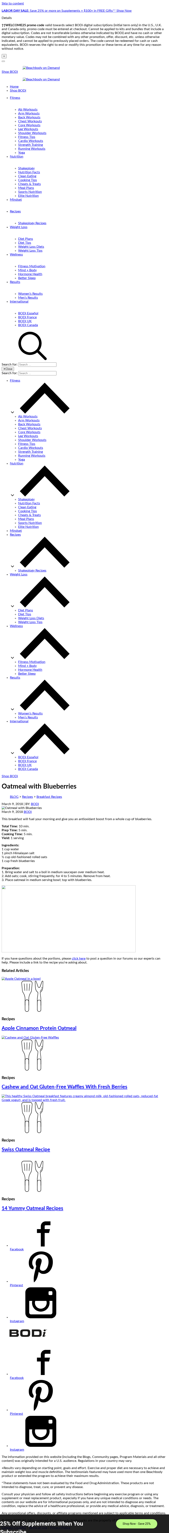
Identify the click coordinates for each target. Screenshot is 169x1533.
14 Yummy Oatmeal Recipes (32, 1208)
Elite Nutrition (28, 195)
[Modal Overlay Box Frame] (84, 1523)
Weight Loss (18, 227)
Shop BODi (10, 71)
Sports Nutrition (30, 191)
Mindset (16, 199)
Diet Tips (24, 242)
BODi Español (28, 313)
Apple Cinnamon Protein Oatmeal (39, 1028)
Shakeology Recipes (32, 223)
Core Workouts (29, 125)
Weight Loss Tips (30, 250)
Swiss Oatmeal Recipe (26, 1149)
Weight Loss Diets (31, 246)
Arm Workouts (29, 113)
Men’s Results (28, 297)
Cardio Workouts (30, 141)
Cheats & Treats (29, 184)
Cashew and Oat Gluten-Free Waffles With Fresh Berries (64, 1087)
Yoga (21, 152)
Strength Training (30, 144)
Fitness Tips (26, 137)
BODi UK (25, 321)
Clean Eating (27, 176)
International (19, 301)
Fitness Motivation (31, 266)
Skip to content (13, 3)
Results (15, 282)
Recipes (15, 211)
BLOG (14, 796)
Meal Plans (26, 188)
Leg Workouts (28, 129)
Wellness (16, 254)
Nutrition (16, 156)
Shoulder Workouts (32, 133)
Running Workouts (31, 148)
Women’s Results (30, 293)
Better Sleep (27, 278)
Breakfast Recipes (49, 796)
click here (79, 958)
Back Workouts (29, 117)
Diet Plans (25, 239)
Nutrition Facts (29, 172)
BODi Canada (28, 325)
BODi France (27, 317)
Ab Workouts (28, 109)
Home (14, 86)
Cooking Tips (27, 180)
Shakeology (26, 168)
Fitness (15, 97)
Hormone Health (30, 274)
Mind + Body (27, 270)
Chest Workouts (30, 121)
